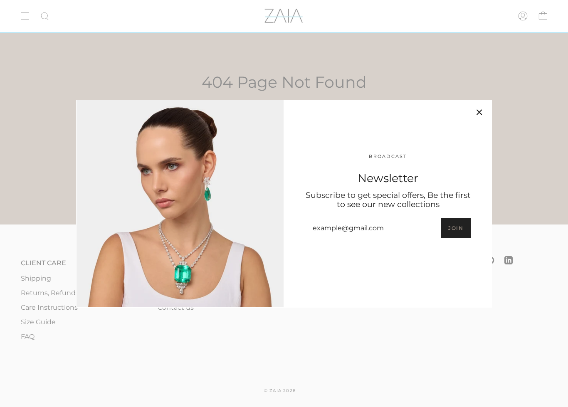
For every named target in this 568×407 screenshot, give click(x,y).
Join (455, 228)
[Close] (479, 112)
